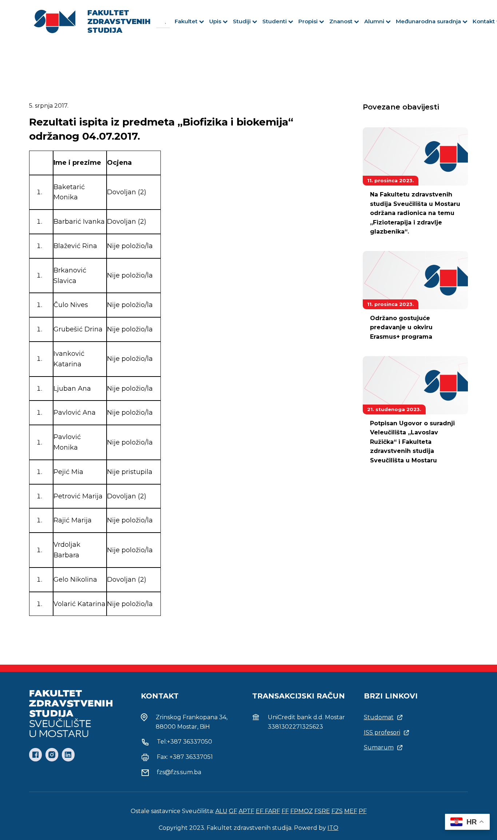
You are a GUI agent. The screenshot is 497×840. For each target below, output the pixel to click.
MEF (350, 811)
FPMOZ (301, 811)
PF (363, 811)
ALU (221, 811)
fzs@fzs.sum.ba (179, 772)
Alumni (374, 21)
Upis (215, 21)
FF (285, 811)
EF (260, 811)
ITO (332, 827)
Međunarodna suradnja (428, 21)
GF (233, 811)
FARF (272, 811)
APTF (246, 811)
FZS (337, 811)
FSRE (322, 811)
